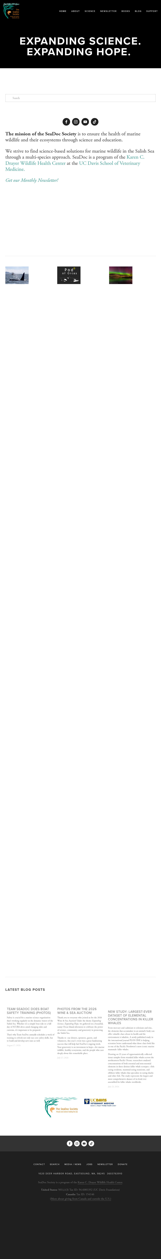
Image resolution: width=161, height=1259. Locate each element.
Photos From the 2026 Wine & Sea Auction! (77, 1011)
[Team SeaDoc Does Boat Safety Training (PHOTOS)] (31, 1003)
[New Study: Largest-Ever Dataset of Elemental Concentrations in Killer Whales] (132, 1004)
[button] (150, 998)
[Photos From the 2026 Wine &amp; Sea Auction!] (81, 1003)
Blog (138, 11)
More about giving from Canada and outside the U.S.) (81, 1199)
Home (63, 11)
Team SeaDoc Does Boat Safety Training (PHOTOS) (29, 1011)
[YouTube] (85, 122)
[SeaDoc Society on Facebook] (66, 122)
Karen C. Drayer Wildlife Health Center (100, 1182)
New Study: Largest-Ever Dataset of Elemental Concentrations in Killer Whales (130, 1017)
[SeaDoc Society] (76, 122)
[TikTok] (94, 122)
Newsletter (108, 11)
